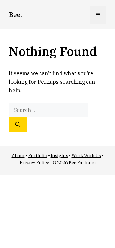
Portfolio (37, 155)
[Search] (18, 124)
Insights (59, 155)
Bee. (15, 14)
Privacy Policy (34, 162)
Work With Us (86, 155)
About (18, 155)
